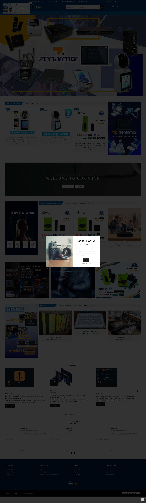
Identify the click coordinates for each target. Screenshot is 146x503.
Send (86, 260)
